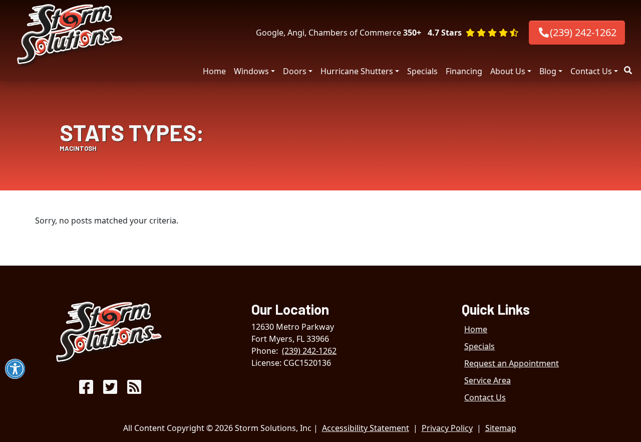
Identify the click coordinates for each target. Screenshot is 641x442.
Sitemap (500, 427)
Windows (251, 71)
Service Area (487, 380)
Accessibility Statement (365, 427)
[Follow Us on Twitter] (110, 389)
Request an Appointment (511, 363)
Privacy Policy (447, 427)
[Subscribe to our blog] (134, 389)
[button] (473, 33)
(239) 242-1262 (583, 32)
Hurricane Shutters (356, 71)
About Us (507, 71)
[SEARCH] (629, 66)
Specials (422, 71)
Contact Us (591, 71)
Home (214, 71)
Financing (464, 71)
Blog (547, 71)
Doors (294, 71)
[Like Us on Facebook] (86, 389)
